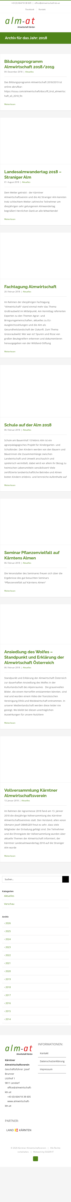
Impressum (46, 1069)
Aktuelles (29, 71)
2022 (8, 955)
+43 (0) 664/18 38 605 (21, 3)
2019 (8, 979)
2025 (8, 931)
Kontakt (44, 1053)
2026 (8, 923)
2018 (8, 987)
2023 (8, 947)
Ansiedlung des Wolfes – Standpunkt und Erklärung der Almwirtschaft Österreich (34, 657)
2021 (8, 963)
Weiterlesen (9, 104)
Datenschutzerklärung (52, 1061)
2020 (8, 971)
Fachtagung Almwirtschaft (30, 286)
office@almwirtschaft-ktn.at (47, 3)
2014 (8, 1019)
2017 (8, 995)
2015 (8, 1011)
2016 (8, 1003)
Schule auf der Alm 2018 (28, 424)
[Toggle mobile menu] (64, 20)
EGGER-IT (49, 1151)
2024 (8, 939)
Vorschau (9, 903)
